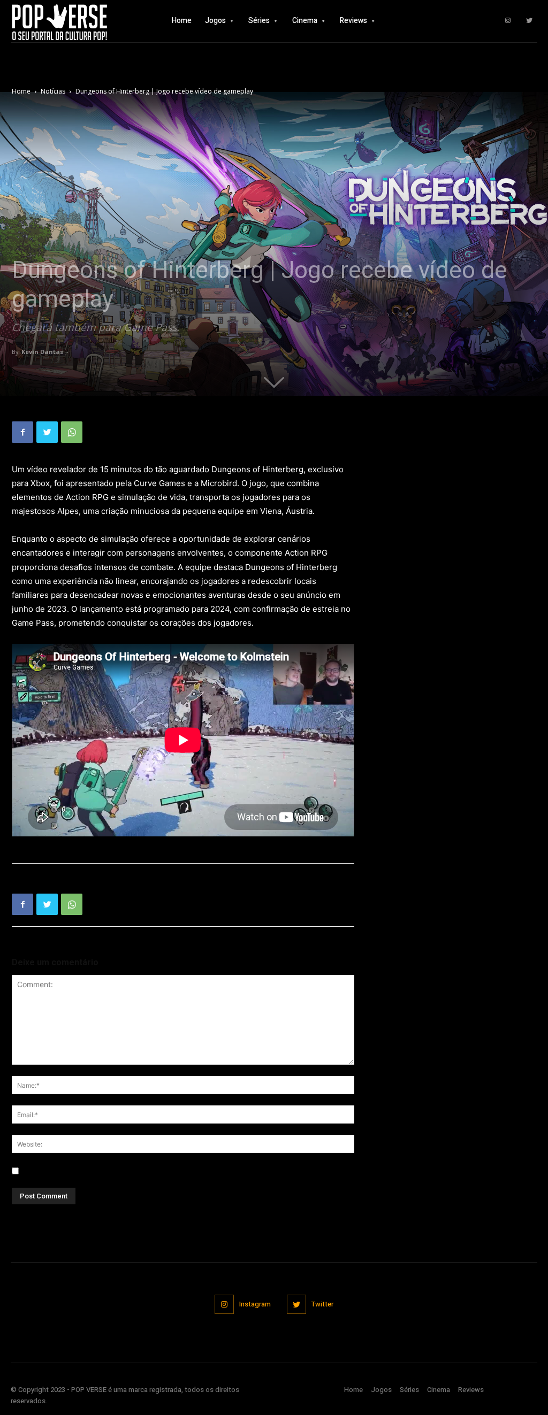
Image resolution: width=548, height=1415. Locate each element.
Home (21, 91)
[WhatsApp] (71, 432)
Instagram (255, 1304)
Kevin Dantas (42, 352)
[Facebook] (22, 432)
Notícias (53, 91)
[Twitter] (529, 21)
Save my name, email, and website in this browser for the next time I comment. (161, 1170)
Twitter (322, 1304)
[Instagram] (508, 21)
